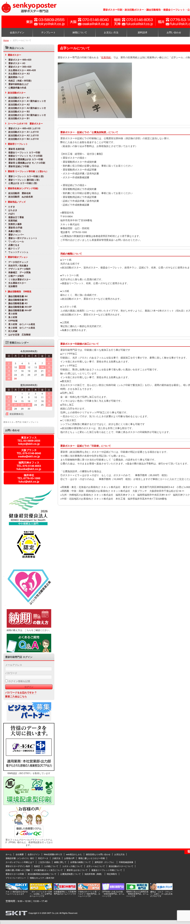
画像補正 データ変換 (19, 272)
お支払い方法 (111, 32)
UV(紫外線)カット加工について (48, 869)
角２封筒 (12, 317)
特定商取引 (112, 873)
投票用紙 (106, 57)
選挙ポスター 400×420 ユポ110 (24, 128)
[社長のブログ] (161, 889)
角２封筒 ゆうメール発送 (21, 327)
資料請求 (142, 32)
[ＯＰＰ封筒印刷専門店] (113, 889)
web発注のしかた (74, 854)
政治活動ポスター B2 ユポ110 (23, 139)
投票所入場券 (15, 224)
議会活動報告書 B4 (17, 299)
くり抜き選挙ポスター (19, 279)
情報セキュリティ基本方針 (42, 877)
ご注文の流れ (44, 862)
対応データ (43, 858)
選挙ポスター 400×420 (19, 59)
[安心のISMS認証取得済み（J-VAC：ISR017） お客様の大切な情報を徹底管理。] (28, 769)
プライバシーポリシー (16, 877)
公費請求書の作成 (17, 87)
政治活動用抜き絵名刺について (42, 873)
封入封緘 (12, 331)
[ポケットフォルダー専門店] (41, 889)
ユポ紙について (51, 866)
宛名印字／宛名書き (18, 265)
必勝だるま (13, 245)
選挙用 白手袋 (15, 227)
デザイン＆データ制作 (20, 268)
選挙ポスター (14, 54)
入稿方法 (56, 858)
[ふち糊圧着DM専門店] (65, 889)
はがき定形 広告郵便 (19, 334)
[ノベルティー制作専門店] (89, 889)
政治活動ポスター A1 (19, 97)
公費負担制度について (70, 873)
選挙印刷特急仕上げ (18, 84)
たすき (11, 206)
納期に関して (60, 862)
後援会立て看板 (16, 217)
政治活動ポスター (17, 92)
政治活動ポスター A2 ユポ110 (23, 135)
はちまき (12, 210)
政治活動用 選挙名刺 (19, 193)
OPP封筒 (13, 320)
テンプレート (48, 32)
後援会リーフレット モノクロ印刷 (25, 155)
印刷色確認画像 (126, 862)
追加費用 (12, 286)
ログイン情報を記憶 (19, 681)
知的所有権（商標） (94, 873)
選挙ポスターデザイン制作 (18, 866)
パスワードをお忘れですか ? (20, 692)
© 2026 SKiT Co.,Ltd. (49, 912)
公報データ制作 (16, 275)
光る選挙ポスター (17, 283)
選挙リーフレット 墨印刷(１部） (24, 179)
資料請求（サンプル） (105, 862)
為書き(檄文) (14, 231)
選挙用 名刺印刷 (16, 149)
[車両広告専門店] (137, 889)
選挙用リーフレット (18, 143)
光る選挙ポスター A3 (19, 73)
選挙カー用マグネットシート (22, 238)
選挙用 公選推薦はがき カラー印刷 (25, 159)
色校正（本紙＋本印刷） (20, 80)
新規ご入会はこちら (16, 696)
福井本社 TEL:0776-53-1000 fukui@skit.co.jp (28, 478)
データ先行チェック (18, 262)
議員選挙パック (16, 77)
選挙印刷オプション (18, 257)
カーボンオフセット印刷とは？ (20, 862)
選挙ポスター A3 (16, 63)
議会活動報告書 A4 (17, 296)
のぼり (11, 213)
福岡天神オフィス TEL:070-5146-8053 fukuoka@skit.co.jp (29, 466)
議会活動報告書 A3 (17, 303)
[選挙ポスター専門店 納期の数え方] (29, 626)
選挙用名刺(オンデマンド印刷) (23, 188)
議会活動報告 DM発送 (19, 291)
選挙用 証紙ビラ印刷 (18, 166)
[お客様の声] (29, 823)
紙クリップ (13, 248)
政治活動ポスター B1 (19, 118)
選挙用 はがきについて (77, 869)
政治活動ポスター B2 (19, 111)
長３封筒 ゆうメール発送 (21, 324)
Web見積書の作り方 (53, 854)
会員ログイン (17, 32)
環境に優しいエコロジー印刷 (91, 858)
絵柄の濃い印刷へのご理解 (18, 869)
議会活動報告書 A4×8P (20, 310)
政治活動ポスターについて (121, 866)
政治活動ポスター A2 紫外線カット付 (27, 108)
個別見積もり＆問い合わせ (98, 854)
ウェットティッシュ (18, 252)
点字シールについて (95, 866)
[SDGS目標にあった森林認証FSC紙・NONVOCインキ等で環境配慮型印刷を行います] (28, 804)
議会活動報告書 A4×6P (20, 306)
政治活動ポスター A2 (19, 104)
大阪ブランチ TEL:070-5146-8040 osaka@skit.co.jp (29, 453)
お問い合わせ (174, 32)
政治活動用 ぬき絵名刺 (20, 196)
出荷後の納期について (80, 862)
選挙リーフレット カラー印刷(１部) (26, 176)
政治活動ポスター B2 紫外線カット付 (27, 115)
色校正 (37, 866)
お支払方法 (119, 854)
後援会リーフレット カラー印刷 (24, 152)
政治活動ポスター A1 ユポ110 (23, 131)
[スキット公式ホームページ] (17, 889)
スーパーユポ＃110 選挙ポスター (25, 123)
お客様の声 (69, 858)
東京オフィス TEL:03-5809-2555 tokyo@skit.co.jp (28, 441)
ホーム (9, 854)
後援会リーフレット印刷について (106, 869)
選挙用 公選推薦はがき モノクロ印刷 (26, 162)
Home (6, 40)
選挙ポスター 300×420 (19, 66)
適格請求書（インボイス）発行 (20, 858)
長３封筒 (12, 313)
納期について (80, 32)
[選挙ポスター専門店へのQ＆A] (29, 651)
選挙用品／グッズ (17, 201)
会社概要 (20, 854)
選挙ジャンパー (16, 234)
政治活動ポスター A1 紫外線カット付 (27, 101)
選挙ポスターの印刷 (15, 873)
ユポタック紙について (72, 866)
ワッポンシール (16, 241)
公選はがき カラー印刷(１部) (22, 183)
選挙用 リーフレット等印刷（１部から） (28, 171)
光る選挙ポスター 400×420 (22, 70)
